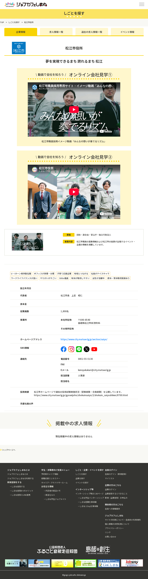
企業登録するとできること (116, 493)
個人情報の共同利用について (117, 524)
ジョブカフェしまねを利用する (20, 478)
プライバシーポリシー (114, 528)
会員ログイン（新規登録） (116, 474)
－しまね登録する (17, 486)
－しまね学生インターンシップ (91, 497)
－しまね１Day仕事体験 (88, 506)
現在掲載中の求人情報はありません (74, 436)
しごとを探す (81, 474)
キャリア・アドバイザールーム (54, 482)
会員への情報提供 (112, 508)
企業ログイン (110, 489)
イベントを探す (82, 482)
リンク (108, 532)
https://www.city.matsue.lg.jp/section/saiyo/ (84, 339)
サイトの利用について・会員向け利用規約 (123, 519)
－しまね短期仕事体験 (87, 502)
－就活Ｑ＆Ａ (49, 494)
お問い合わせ (110, 536)
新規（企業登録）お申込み (116, 497)
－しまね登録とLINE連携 (20, 494)
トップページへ (8, 449)
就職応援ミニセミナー (50, 478)
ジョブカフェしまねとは (17, 474)
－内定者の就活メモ (52, 490)
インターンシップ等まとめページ (89, 493)
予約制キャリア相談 (49, 474)
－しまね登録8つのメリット (21, 490)
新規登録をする (143, 36)
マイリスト (109, 478)
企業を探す (80, 478)
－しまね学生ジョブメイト (55, 499)
